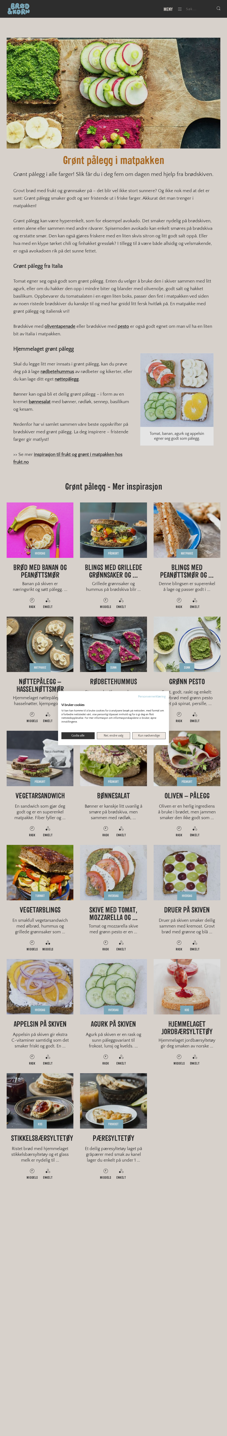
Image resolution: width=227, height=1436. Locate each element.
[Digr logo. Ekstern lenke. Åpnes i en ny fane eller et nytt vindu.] (64, 700)
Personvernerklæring (152, 696)
